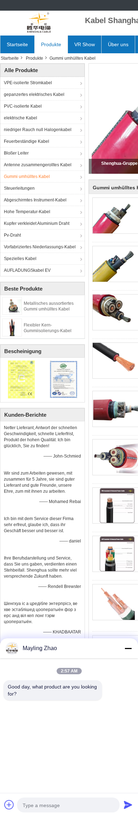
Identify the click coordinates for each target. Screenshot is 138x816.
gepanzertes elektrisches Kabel (34, 94)
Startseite (17, 44)
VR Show (84, 44)
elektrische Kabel (20, 117)
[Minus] (128, 648)
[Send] (128, 804)
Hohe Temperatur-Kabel (27, 211)
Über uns (118, 44)
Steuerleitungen (19, 188)
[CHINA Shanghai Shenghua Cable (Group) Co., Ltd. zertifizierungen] (21, 379)
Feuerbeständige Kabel (26, 141)
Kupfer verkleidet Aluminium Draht (36, 223)
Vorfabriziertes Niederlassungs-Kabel (40, 246)
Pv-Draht (12, 235)
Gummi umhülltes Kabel (27, 176)
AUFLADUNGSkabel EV (27, 270)
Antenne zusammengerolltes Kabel (37, 164)
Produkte (51, 44)
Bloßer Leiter (16, 153)
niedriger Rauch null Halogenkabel (37, 129)
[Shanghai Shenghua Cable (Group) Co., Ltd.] (39, 23)
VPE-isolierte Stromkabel (28, 82)
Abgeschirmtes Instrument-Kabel (35, 200)
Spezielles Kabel (20, 258)
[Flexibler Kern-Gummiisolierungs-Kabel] (12, 327)
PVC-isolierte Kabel (23, 106)
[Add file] (9, 804)
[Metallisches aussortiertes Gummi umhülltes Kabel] (12, 305)
